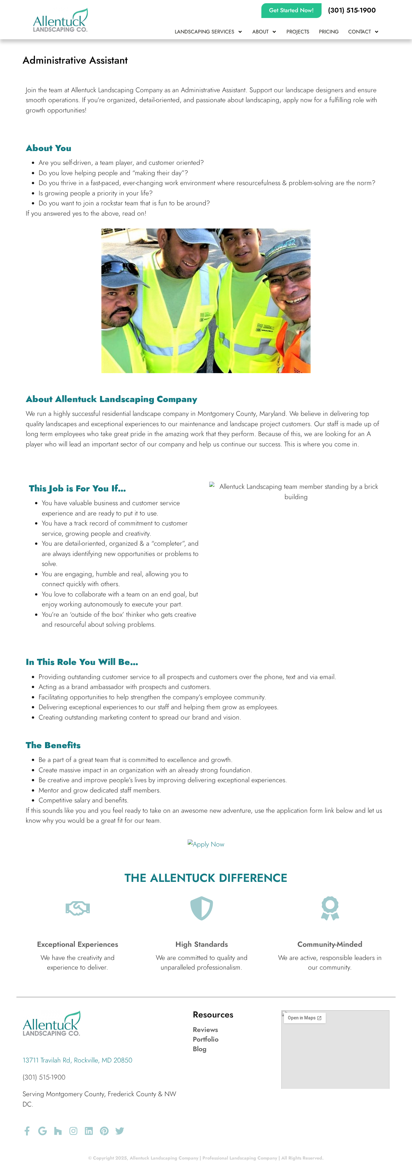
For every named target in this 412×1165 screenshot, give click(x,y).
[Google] (42, 1130)
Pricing (329, 31)
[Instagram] (73, 1130)
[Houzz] (57, 1130)
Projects (297, 31)
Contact (359, 31)
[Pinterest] (104, 1130)
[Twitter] (119, 1130)
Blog (200, 1049)
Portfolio (206, 1039)
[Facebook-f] (27, 1130)
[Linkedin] (88, 1130)
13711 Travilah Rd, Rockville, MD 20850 (77, 1060)
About (260, 31)
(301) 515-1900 (44, 1077)
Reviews (205, 1029)
